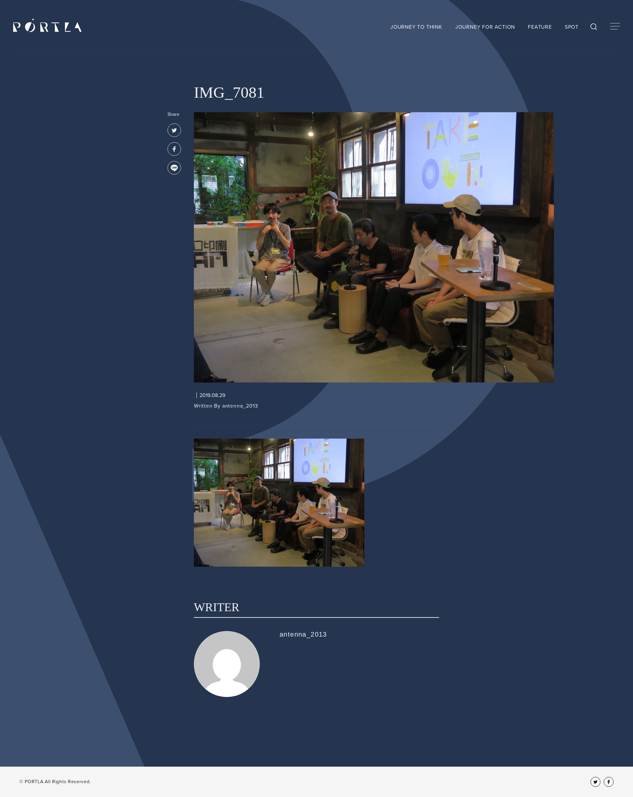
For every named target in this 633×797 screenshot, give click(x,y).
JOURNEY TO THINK (416, 27)
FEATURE (540, 27)
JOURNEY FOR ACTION (485, 27)
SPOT (572, 27)
